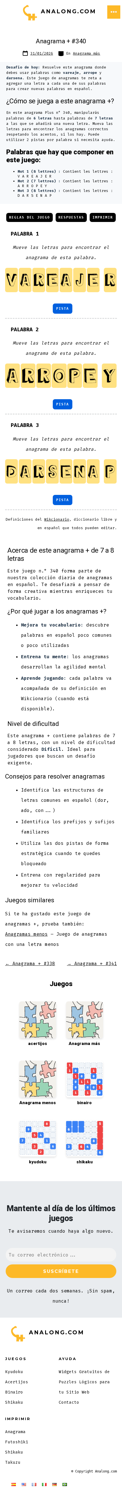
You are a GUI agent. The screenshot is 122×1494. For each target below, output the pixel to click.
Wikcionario (56, 519)
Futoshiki (16, 1442)
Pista (62, 309)
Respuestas (71, 217)
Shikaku (14, 1402)
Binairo (14, 1392)
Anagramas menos (26, 934)
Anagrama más (86, 53)
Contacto (69, 1402)
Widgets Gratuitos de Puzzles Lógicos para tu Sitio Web (84, 1382)
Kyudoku (14, 1372)
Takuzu (12, 1462)
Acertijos (16, 1382)
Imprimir (102, 217)
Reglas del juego (29, 217)
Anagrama (15, 1432)
